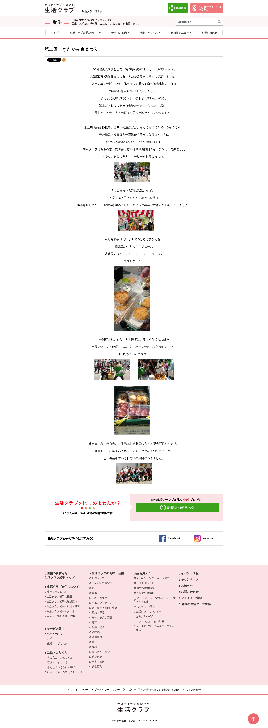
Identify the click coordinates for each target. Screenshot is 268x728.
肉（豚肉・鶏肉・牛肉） (107, 607)
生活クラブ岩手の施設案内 (62, 601)
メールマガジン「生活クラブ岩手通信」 (155, 628)
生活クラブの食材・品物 (61, 616)
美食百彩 (98, 666)
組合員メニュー (146, 573)
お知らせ (187, 585)
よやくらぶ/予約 (147, 606)
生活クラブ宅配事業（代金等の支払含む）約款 (152, 689)
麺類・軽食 (99, 627)
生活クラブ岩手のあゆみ (61, 611)
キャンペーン (190, 579)
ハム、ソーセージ (103, 602)
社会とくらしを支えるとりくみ (66, 672)
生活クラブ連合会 (92, 11)
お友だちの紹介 (145, 616)
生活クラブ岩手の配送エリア (63, 606)
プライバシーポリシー (107, 689)
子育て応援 (99, 661)
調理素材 (98, 637)
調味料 (96, 632)
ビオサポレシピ (146, 583)
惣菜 (95, 622)
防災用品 (98, 656)
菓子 (95, 642)
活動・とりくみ (57, 652)
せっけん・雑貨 (102, 651)
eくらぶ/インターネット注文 (154, 578)
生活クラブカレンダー (149, 611)
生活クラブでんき (58, 643)
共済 (50, 638)
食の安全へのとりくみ (61, 657)
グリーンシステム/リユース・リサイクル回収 (158, 599)
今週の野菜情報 (146, 592)
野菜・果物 (99, 612)
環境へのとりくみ (58, 662)
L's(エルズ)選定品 (103, 583)
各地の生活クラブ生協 (196, 604)
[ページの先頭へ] (253, 718)
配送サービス (54, 633)
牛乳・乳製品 (100, 597)
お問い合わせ (190, 591)
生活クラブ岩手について (63, 586)
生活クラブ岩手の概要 (59, 596)
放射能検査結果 (146, 588)
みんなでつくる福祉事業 (62, 667)
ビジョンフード (102, 578)
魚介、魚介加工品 (103, 617)
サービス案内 (56, 628)
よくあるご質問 (192, 597)
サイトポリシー (79, 689)
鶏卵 (95, 592)
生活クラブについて (58, 591)
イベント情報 (190, 573)
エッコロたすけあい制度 (150, 621)
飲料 (95, 646)
